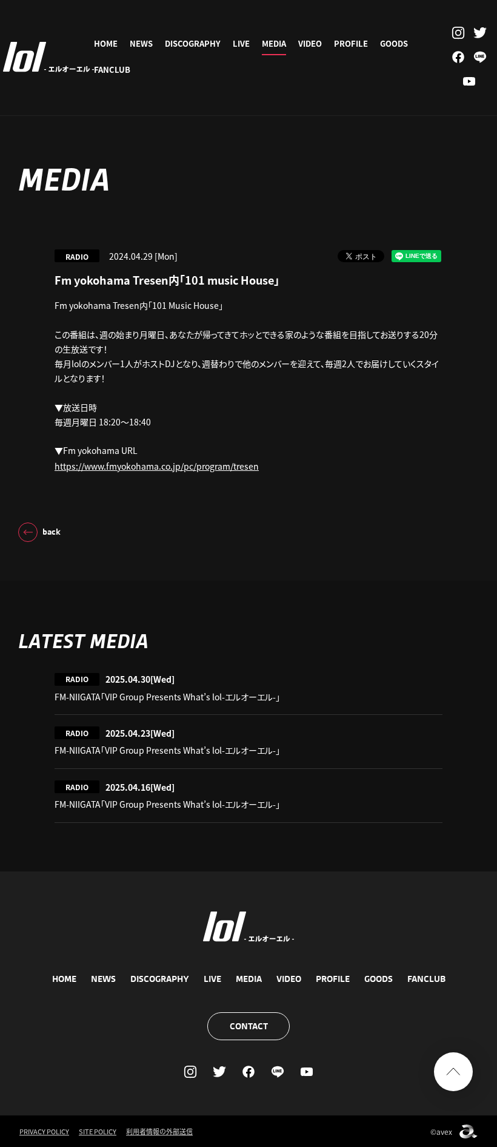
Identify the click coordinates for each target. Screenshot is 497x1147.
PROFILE (351, 43)
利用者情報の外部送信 (159, 1131)
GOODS (394, 43)
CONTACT (249, 1026)
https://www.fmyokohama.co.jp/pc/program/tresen (157, 466)
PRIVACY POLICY (44, 1131)
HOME (106, 43)
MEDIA (274, 43)
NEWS (141, 43)
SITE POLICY (97, 1131)
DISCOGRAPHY (193, 43)
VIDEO (310, 43)
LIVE (241, 43)
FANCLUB (112, 69)
